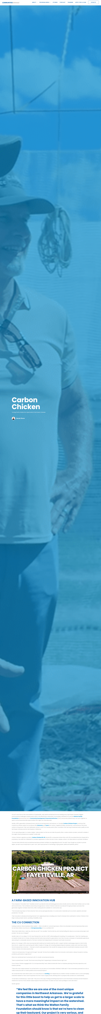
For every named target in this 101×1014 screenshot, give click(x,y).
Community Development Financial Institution (43, 818)
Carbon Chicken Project (70, 823)
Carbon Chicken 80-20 (38, 837)
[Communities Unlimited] (10, 3)
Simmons (40, 825)
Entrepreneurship (36, 928)
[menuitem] (35, 2)
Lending (47, 973)
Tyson (47, 825)
